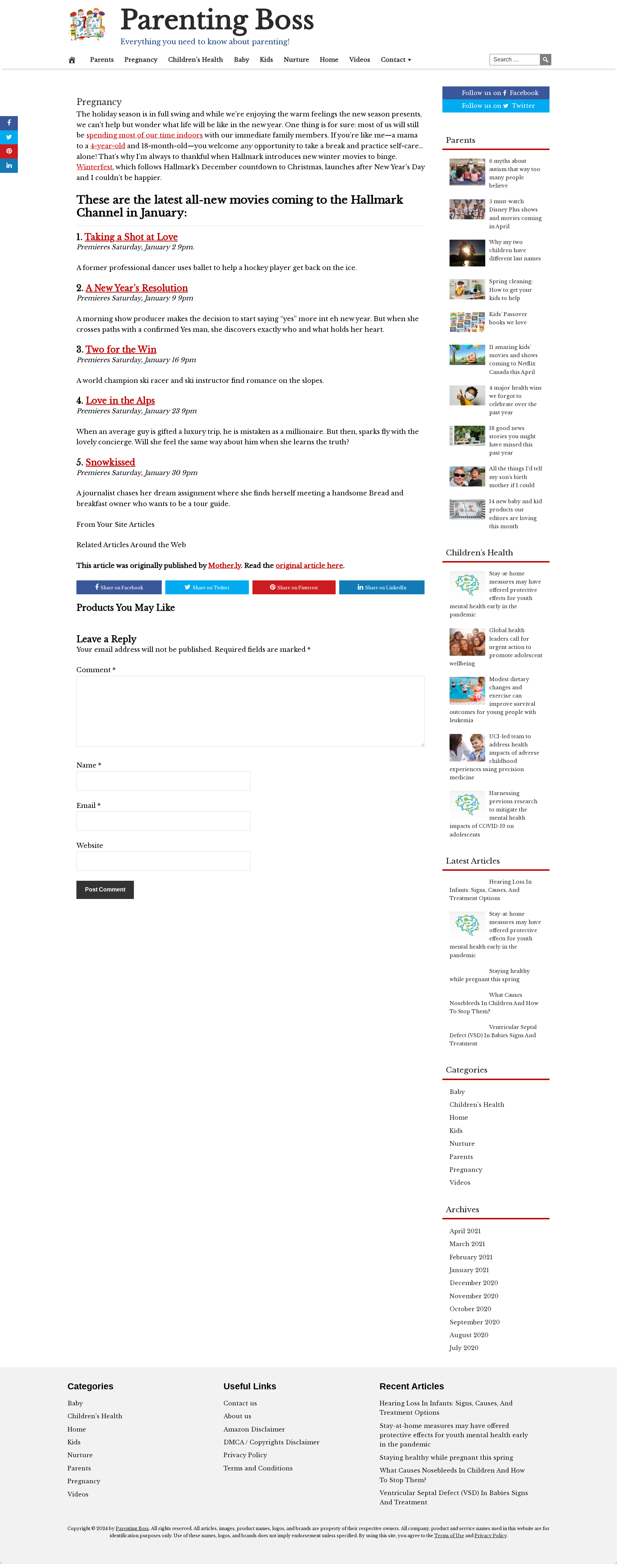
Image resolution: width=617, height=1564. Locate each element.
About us (237, 1416)
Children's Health (477, 1104)
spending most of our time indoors (144, 135)
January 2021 (469, 1270)
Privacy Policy (245, 1455)
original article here (309, 566)
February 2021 (471, 1257)
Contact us (240, 1403)
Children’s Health (195, 59)
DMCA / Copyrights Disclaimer (272, 1442)
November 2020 (474, 1296)
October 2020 (470, 1309)
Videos (359, 59)
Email (88, 806)
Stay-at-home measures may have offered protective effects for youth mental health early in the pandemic (454, 1435)
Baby (241, 59)
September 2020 (475, 1322)
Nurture (296, 59)
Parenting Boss (217, 20)
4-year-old (107, 146)
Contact (393, 59)
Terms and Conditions (258, 1468)
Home (329, 59)
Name (88, 765)
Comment (96, 670)
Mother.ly (224, 566)
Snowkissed (110, 463)
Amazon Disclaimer (254, 1429)
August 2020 (469, 1335)
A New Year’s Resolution (137, 288)
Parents (102, 59)
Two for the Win (121, 350)
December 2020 (474, 1282)
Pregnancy (141, 59)
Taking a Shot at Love (131, 237)
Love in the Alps (120, 401)
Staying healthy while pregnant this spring (446, 1457)
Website (89, 846)
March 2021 (467, 1244)
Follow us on (500, 92)
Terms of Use (449, 1535)
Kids (266, 59)
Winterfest (94, 167)
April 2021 (465, 1231)
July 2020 (464, 1347)
